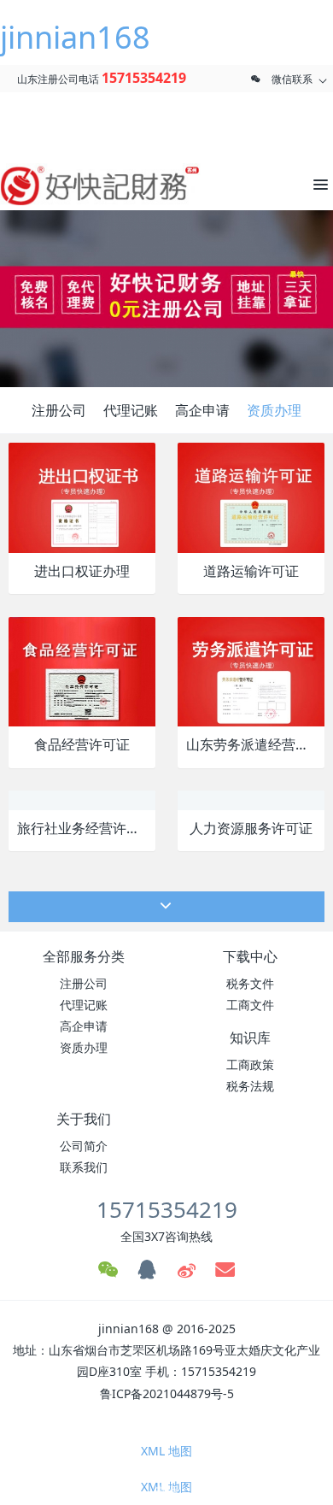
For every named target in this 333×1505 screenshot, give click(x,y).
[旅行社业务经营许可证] (75, 799)
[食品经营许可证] (82, 670)
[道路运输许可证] (251, 496)
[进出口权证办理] (82, 496)
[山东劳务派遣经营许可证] (251, 670)
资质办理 (274, 410)
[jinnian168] (77, 184)
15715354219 (144, 77)
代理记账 (130, 410)
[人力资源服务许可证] (238, 799)
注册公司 (59, 410)
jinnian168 (75, 37)
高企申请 (202, 410)
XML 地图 (166, 1451)
